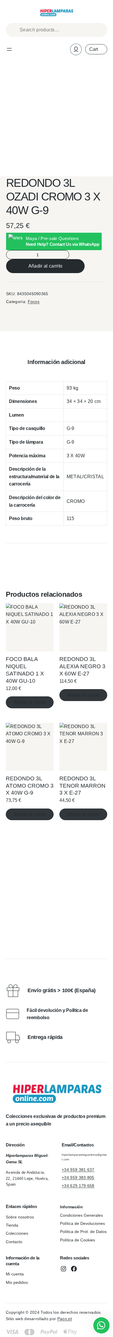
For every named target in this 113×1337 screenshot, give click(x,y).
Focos (34, 302)
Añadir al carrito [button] (30, 702)
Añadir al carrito (45, 266)
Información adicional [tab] (56, 362)
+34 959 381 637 (78, 1169)
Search (100, 30)
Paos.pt (64, 1318)
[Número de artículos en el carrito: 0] (96, 49)
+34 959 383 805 (78, 1177)
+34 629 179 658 (78, 1185)
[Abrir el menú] (9, 49)
